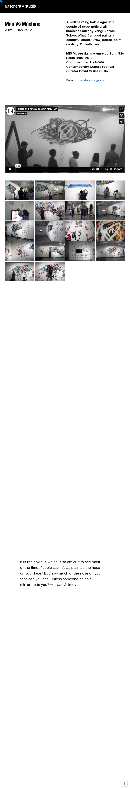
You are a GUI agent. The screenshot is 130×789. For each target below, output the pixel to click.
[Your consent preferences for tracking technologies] (124, 783)
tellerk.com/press (93, 80)
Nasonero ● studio (20, 6)
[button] (123, 6)
